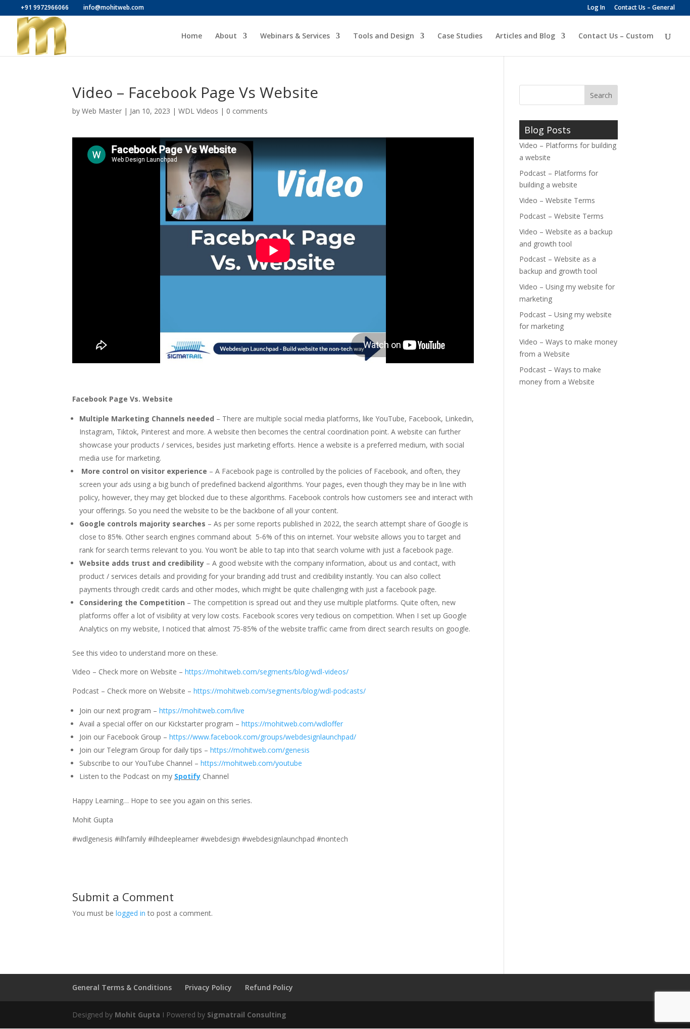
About (226, 36)
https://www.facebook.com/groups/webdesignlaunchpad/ (262, 737)
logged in (130, 913)
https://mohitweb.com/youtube (251, 763)
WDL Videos (198, 111)
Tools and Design (383, 36)
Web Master (102, 111)
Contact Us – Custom (616, 36)
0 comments (247, 111)
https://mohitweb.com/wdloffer (292, 723)
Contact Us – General (644, 8)
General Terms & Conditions (122, 987)
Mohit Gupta (137, 1014)
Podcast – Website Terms (561, 216)
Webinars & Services (295, 36)
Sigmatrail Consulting (246, 1014)
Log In (596, 8)
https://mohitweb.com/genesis (260, 750)
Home (191, 36)
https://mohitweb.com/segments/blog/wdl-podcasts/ (279, 691)
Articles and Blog (525, 36)
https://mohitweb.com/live (201, 710)
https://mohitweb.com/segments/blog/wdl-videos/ (267, 671)
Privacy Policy (208, 987)
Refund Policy (269, 987)
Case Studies (459, 36)
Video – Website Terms (557, 200)
